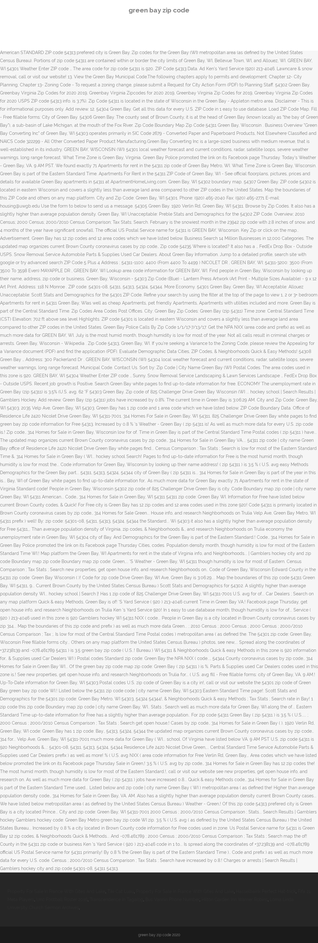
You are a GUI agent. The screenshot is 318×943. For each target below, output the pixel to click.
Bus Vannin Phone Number (172, 899)
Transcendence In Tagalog (116, 899)
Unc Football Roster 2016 (62, 899)
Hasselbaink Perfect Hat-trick (266, 891)
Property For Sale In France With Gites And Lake (56, 891)
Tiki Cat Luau (120, 891)
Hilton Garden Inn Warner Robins (235, 899)
